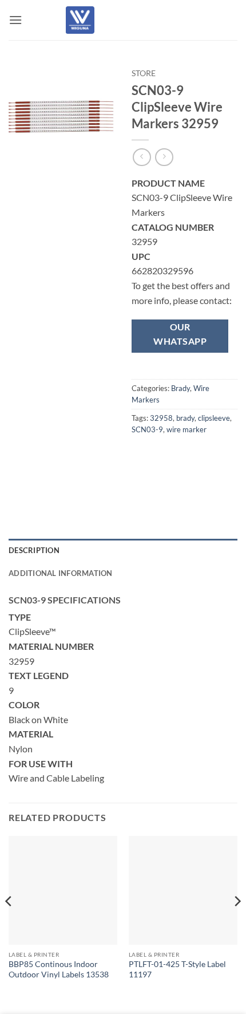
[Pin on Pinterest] (224, 454)
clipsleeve (214, 418)
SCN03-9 (147, 429)
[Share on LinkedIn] (142, 481)
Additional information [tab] (61, 573)
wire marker (186, 429)
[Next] (237, 924)
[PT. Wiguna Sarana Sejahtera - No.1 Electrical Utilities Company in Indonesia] (80, 20)
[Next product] (141, 157)
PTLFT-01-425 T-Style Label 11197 (177, 969)
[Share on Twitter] (183, 454)
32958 (161, 418)
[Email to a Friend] (204, 454)
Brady (180, 388)
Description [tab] (34, 550)
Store (144, 73)
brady (185, 418)
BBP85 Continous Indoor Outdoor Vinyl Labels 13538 (59, 969)
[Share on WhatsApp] (142, 454)
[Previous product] (164, 157)
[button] (15, 20)
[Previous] (9, 924)
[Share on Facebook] (162, 454)
